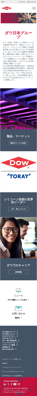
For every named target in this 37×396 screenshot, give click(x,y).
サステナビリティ (8, 336)
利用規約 (7, 363)
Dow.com (22, 2)
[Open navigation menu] (34, 8)
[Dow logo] (6, 8)
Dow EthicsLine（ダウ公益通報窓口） (12, 375)
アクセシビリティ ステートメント (11, 367)
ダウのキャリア (7, 338)
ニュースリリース (8, 343)
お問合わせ (8, 347)
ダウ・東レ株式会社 (9, 340)
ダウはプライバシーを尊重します (11, 359)
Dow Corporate (8, 349)
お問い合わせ (31, 2)
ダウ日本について (8, 334)
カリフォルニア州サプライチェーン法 (13, 371)
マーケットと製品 (8, 345)
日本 (3, 2)
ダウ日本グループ (8, 332)
